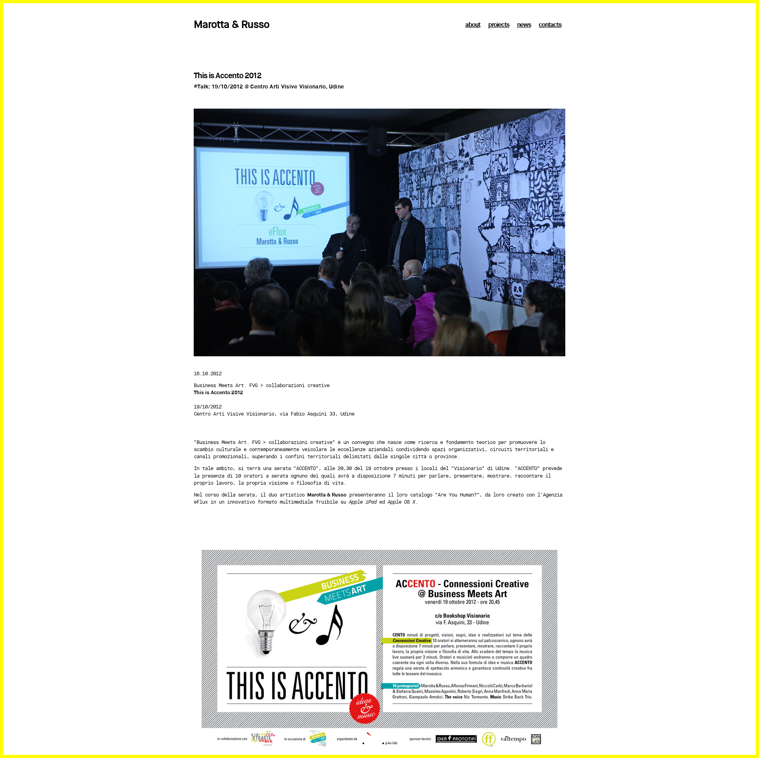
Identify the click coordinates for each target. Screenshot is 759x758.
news (524, 25)
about (472, 25)
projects (498, 25)
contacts (550, 25)
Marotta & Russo (231, 25)
